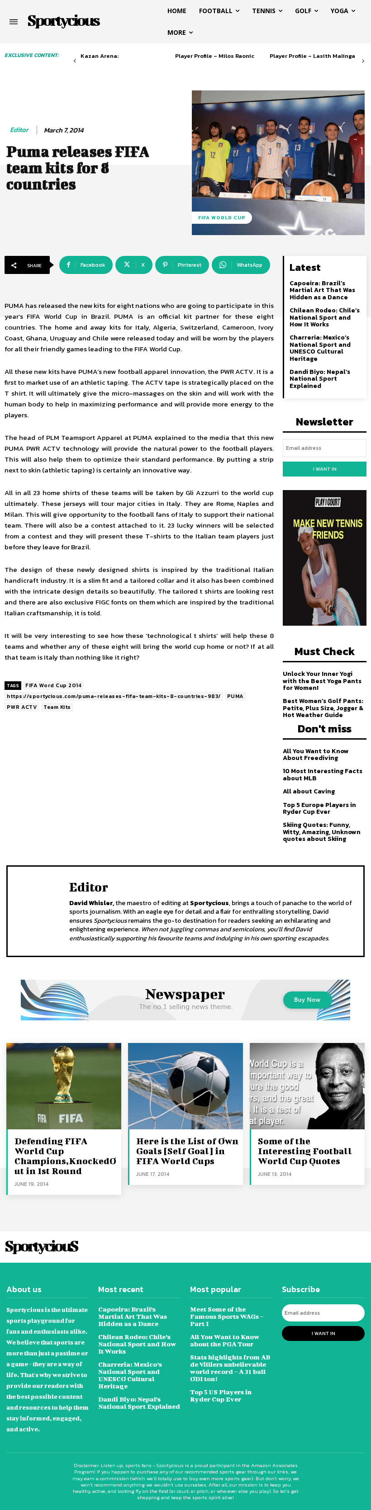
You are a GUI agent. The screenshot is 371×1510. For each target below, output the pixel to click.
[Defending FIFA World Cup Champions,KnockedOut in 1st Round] (63, 1086)
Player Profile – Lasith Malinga (312, 56)
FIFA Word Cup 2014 (53, 685)
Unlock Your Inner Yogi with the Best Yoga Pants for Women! (322, 681)
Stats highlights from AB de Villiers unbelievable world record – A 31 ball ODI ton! (230, 1368)
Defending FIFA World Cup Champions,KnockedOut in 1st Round (65, 1156)
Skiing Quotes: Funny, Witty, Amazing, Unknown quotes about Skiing (322, 832)
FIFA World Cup (222, 217)
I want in (325, 468)
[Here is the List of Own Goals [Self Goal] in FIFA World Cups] (185, 1086)
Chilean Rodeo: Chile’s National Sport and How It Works (325, 317)
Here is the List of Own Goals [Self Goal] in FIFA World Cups (187, 1151)
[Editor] (40, 910)
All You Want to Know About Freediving (316, 754)
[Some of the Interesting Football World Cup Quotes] (307, 1086)
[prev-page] (75, 61)
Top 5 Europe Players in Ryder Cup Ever (319, 808)
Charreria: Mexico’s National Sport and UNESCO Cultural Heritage (320, 348)
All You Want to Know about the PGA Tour (224, 1340)
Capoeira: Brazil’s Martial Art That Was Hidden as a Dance (322, 290)
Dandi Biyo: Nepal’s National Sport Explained (320, 379)
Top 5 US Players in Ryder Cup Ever (221, 1395)
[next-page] (363, 61)
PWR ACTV (22, 707)
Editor (19, 130)
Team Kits (57, 707)
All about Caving (309, 791)
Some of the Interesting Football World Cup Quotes (305, 1151)
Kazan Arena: (100, 56)
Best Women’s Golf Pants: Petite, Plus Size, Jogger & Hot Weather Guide (323, 708)
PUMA (235, 696)
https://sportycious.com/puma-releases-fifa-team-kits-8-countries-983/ (114, 696)
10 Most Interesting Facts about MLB (322, 774)
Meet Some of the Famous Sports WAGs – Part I (226, 1316)
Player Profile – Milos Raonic (214, 56)
